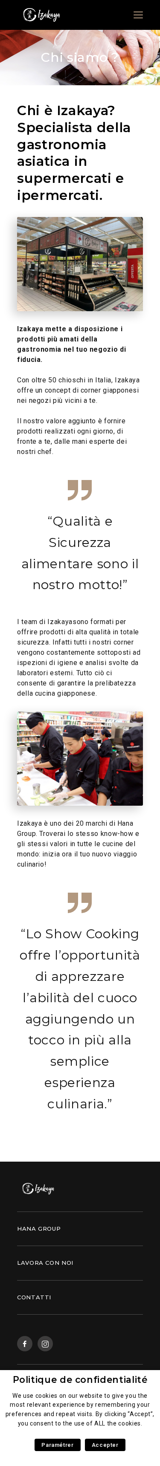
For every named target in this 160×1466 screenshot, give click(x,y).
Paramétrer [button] (57, 1445)
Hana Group (39, 1228)
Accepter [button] (105, 1445)
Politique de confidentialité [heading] (80, 1379)
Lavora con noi (45, 1262)
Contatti (34, 1297)
